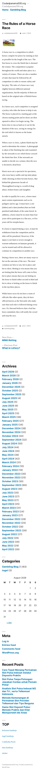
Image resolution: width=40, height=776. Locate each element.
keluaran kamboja (9, 730)
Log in (5, 641)
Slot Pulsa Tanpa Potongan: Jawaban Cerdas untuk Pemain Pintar (19, 682)
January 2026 (10, 383)
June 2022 (8, 541)
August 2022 (9, 534)
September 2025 (11, 394)
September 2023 (11, 485)
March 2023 (9, 507)
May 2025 (7, 409)
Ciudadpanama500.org (14, 3)
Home (5, 9)
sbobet (4, 753)
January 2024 (10, 470)
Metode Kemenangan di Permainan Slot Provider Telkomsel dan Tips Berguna (18, 700)
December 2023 (11, 473)
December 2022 (11, 519)
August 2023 (9, 488)
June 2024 (8, 451)
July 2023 (7, 492)
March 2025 (9, 417)
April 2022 (8, 549)
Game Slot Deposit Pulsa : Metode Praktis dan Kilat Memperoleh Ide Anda (16, 710)
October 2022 (10, 526)
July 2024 (7, 447)
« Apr (9, 622)
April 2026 (8, 371)
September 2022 (11, 530)
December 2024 (11, 428)
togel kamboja (8, 736)
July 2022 (7, 538)
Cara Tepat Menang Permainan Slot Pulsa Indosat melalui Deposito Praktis (19, 673)
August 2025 (9, 398)
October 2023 (10, 481)
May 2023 (7, 500)
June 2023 (8, 496)
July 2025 (7, 401)
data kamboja (7, 747)
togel (5, 570)
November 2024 (11, 432)
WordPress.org (10, 652)
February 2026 (10, 379)
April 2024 (8, 458)
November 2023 (11, 477)
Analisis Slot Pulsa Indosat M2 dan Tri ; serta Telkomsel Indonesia (19, 691)
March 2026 (9, 375)
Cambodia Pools (9, 742)
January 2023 (10, 515)
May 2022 (7, 545)
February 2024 (10, 466)
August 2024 (9, 443)
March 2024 (9, 462)
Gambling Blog (18, 9)
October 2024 (10, 436)
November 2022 (11, 522)
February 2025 (10, 420)
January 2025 (10, 424)
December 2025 (11, 386)
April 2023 (8, 504)
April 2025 (8, 413)
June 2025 (8, 405)
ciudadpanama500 (10, 33)
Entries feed (9, 645)
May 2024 (8, 454)
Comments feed (11, 648)
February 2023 (10, 511)
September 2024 (11, 439)
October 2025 (10, 390)
